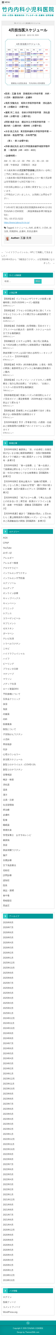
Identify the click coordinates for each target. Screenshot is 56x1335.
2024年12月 (9, 1018)
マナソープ (8, 674)
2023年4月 (8, 1119)
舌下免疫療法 (9, 865)
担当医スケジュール (33, 23)
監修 (5, 820)
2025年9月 (8, 973)
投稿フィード (9, 1302)
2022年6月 (8, 1169)
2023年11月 (8, 1083)
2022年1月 (8, 1194)
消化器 (6, 784)
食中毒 (6, 895)
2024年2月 (8, 1068)
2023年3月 (8, 1124)
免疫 (5, 709)
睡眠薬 (6, 825)
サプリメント (9, 623)
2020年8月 (8, 1240)
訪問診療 (7, 875)
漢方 (5, 794)
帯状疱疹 (7, 744)
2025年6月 (8, 988)
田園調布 (13, 231)
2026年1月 (8, 957)
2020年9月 (8, 1235)
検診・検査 (8, 779)
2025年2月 (8, 1008)
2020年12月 (9, 1229)
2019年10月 (9, 1280)
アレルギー (8, 558)
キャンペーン (9, 603)
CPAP (6, 543)
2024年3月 (8, 1063)
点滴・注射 (8, 800)
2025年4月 (8, 998)
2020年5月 (8, 1250)
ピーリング (8, 663)
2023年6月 (8, 1109)
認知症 (6, 880)
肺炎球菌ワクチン (11, 850)
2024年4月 (8, 1058)
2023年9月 (8, 1093)
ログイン (7, 1297)
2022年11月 (8, 1144)
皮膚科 (22, 231)
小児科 (45, 227)
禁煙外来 (7, 830)
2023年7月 (8, 1104)
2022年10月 (9, 1149)
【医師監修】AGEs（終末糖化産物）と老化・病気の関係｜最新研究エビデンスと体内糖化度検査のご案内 (27, 368)
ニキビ (6, 648)
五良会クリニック (11, 699)
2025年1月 (8, 1013)
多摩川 (37, 227)
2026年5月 (8, 937)
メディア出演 (9, 684)
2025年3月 (8, 1003)
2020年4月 (8, 1255)
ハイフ (6, 658)
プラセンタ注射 (10, 669)
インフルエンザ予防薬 (14, 578)
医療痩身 (7, 724)
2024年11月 (8, 1023)
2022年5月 (8, 1174)
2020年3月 (8, 1260)
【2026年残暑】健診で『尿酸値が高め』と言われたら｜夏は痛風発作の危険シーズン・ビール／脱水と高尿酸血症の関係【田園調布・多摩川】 (27, 517)
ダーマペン (8, 633)
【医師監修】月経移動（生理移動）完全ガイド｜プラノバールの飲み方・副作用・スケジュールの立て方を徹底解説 (27, 329)
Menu (7, 2)
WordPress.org (10, 1312)
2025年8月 (8, 978)
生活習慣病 (8, 805)
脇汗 (5, 855)
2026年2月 (8, 952)
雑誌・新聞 (8, 890)
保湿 (5, 704)
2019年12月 (9, 1275)
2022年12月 (9, 1139)
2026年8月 (8, 922)
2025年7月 (8, 983)
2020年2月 (8, 1265)
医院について (9, 729)
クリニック (21, 23)
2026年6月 (8, 932)
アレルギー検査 (10, 563)
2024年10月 (9, 1028)
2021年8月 (8, 1209)
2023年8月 (8, 1098)
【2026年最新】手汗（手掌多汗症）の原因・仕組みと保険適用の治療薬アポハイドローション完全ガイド (27, 426)
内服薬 (6, 714)
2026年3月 (8, 947)
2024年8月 (8, 1038)
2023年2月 (8, 1129)
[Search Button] (28, 1323)
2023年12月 (9, 1078)
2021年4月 (8, 1224)
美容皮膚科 (32, 231)
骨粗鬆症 (7, 900)
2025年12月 (9, 962)
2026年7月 (8, 927)
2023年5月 (8, 1114)
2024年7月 (8, 1043)
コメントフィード (11, 1307)
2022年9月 (8, 1154)
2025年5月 (8, 993)
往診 (5, 749)
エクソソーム (9, 583)
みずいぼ (7, 553)
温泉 (5, 789)
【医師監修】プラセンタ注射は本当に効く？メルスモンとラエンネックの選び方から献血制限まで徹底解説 (27, 314)
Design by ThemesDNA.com (28, 1332)
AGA (5, 537)
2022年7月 (8, 1164)
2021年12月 (9, 1199)
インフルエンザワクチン (15, 573)
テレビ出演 (8, 638)
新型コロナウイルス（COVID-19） (20, 764)
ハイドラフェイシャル (14, 653)
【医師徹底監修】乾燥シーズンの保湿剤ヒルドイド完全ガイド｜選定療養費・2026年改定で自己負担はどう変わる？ (27, 399)
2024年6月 (8, 1048)
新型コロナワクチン (13, 769)
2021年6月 (8, 1219)
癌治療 (6, 809)
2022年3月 (8, 1184)
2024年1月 (8, 1073)
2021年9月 (8, 1204)
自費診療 (7, 860)
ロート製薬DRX (11, 689)
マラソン (7, 679)
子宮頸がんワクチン (13, 734)
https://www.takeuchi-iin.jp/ (16, 222)
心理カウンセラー (11, 754)
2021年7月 (8, 1214)
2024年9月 (8, 1033)
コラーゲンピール (11, 618)
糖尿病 (6, 840)
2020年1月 (8, 1270)
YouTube (7, 548)
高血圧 (6, 905)
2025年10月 (9, 967)
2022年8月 (8, 1159)
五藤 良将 (22, 35)
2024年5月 (8, 1053)
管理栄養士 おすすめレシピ (17, 835)
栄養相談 (7, 774)
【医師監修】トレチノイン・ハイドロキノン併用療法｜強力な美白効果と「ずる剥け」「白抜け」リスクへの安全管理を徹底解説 (27, 383)
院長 (5, 885)
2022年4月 (8, 1179)
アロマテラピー (10, 568)
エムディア (8, 588)
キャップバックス (11, 598)
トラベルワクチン (11, 643)
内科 (31, 227)
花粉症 (6, 870)
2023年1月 (8, 1134)
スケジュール (21, 227)
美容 (5, 845)
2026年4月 (8, 942)
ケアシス (7, 613)
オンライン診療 (10, 593)
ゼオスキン (8, 628)
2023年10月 (9, 1088)
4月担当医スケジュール (28, 30)
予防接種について (11, 694)
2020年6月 (8, 1245)
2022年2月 (8, 1189)
